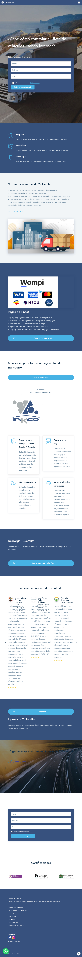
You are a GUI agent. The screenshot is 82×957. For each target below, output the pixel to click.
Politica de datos (35, 83)
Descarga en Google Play (42, 563)
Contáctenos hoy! (14, 211)
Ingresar (42, 711)
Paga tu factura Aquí (43, 338)
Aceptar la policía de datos (21, 831)
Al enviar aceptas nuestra (27, 83)
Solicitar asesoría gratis (22, 87)
